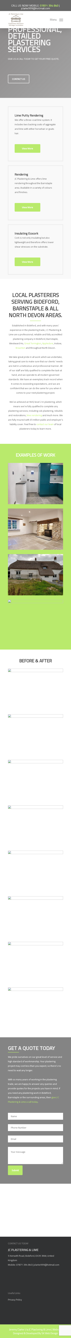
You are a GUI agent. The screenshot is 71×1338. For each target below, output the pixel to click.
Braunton (20, 348)
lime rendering (34, 415)
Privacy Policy (15, 1299)
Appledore (47, 343)
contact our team (45, 424)
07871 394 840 (49, 5)
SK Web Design (50, 1333)
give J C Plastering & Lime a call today (33, 1099)
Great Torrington (32, 343)
